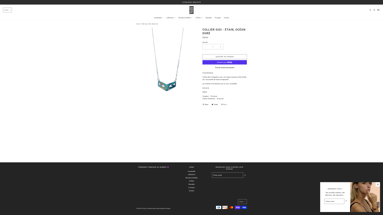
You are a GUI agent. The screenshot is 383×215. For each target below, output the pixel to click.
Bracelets (209, 18)
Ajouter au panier (225, 57)
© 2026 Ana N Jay (141, 208)
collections (191, 174)
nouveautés (191, 171)
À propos (218, 18)
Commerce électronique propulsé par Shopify (158, 208)
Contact (226, 18)
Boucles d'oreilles (191, 178)
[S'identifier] (374, 10)
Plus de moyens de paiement (224, 67)
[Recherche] (370, 10)
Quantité (205, 42)
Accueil (138, 24)
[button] (7, 10)
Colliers (191, 181)
